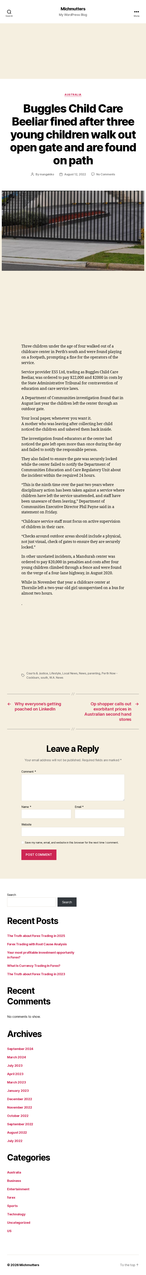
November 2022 (19, 1107)
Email (79, 807)
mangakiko (47, 174)
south (44, 677)
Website (26, 824)
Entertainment (18, 1189)
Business (14, 1181)
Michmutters (73, 9)
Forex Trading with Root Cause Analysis (37, 944)
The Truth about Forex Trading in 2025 (36, 936)
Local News (69, 673)
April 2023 (15, 1074)
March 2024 (16, 1057)
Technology (16, 1214)
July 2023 (15, 1065)
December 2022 (19, 1099)
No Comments (105, 174)
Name (26, 807)
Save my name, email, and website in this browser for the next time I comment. (72, 842)
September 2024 (20, 1049)
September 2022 (20, 1124)
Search (11, 895)
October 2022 (17, 1116)
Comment (28, 771)
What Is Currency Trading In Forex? (33, 966)
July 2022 (14, 1141)
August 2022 (17, 1132)
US (9, 1231)
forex (11, 1197)
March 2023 (16, 1082)
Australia (73, 94)
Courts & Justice (37, 673)
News (82, 673)
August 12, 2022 (75, 174)
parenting (94, 673)
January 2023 (18, 1091)
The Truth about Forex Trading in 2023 (36, 974)
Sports (12, 1206)
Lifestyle (55, 673)
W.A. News (56, 677)
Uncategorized (18, 1222)
